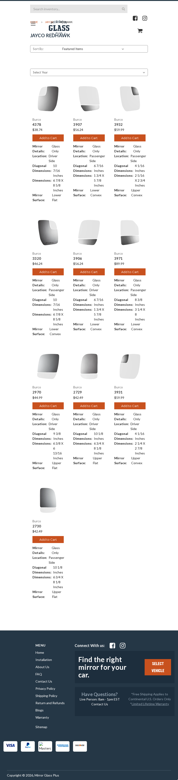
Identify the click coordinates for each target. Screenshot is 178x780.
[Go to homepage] (33, 23)
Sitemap (41, 727)
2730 (36, 526)
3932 (118, 125)
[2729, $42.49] (89, 366)
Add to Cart (48, 138)
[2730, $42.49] (48, 500)
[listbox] (94, 48)
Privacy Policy (45, 688)
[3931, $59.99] (130, 366)
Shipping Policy (46, 696)
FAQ (38, 674)
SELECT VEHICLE (158, 667)
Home (39, 652)
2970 (36, 392)
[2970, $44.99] (48, 366)
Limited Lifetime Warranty (150, 704)
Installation (43, 660)
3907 (77, 125)
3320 (36, 258)
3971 (118, 258)
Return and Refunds (50, 703)
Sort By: (38, 49)
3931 (118, 392)
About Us (42, 667)
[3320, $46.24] (48, 232)
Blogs (39, 710)
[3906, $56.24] (89, 232)
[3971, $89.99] (130, 232)
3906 (77, 258)
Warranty (42, 717)
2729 (77, 392)
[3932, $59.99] (130, 99)
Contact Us (43, 681)
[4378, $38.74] (48, 99)
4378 (36, 125)
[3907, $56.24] (89, 99)
